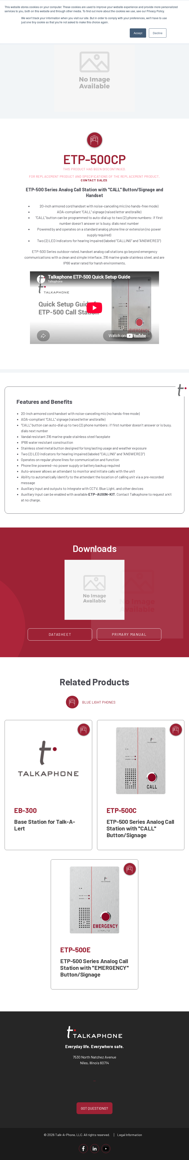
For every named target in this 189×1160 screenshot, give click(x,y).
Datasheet (60, 634)
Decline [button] (157, 33)
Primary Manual (129, 634)
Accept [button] (138, 33)
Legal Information (129, 1135)
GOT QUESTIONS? (94, 1108)
